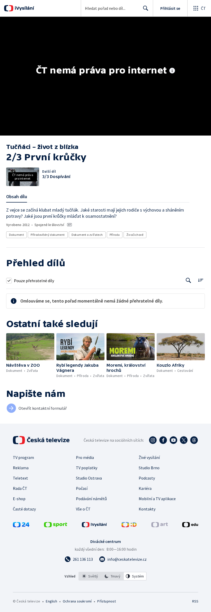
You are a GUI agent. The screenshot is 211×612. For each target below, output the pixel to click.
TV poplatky (86, 467)
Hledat (145, 8)
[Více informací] (172, 71)
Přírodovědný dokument (48, 235)
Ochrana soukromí (77, 601)
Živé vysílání (149, 457)
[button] (30, 346)
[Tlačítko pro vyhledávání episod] (188, 280)
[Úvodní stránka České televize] (42, 440)
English (51, 601)
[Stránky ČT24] (21, 525)
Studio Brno (149, 467)
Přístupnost (106, 601)
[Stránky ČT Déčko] (129, 525)
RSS (195, 601)
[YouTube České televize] (173, 440)
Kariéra (145, 488)
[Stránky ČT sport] (55, 525)
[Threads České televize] (194, 440)
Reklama (21, 467)
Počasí (81, 488)
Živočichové (134, 235)
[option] (90, 576)
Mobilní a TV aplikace (157, 498)
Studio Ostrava (89, 478)
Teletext (20, 478)
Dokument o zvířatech (87, 235)
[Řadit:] (200, 280)
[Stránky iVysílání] (94, 525)
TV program (23, 457)
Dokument (16, 235)
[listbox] (112, 576)
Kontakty (147, 509)
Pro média (85, 457)
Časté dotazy (24, 509)
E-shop (19, 498)
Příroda (115, 235)
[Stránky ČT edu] (190, 525)
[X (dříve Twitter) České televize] (184, 440)
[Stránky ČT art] (159, 525)
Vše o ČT (83, 509)
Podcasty (147, 478)
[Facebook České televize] (163, 440)
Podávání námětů (91, 498)
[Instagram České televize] (153, 440)
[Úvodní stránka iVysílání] (23, 8)
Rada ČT (20, 488)
